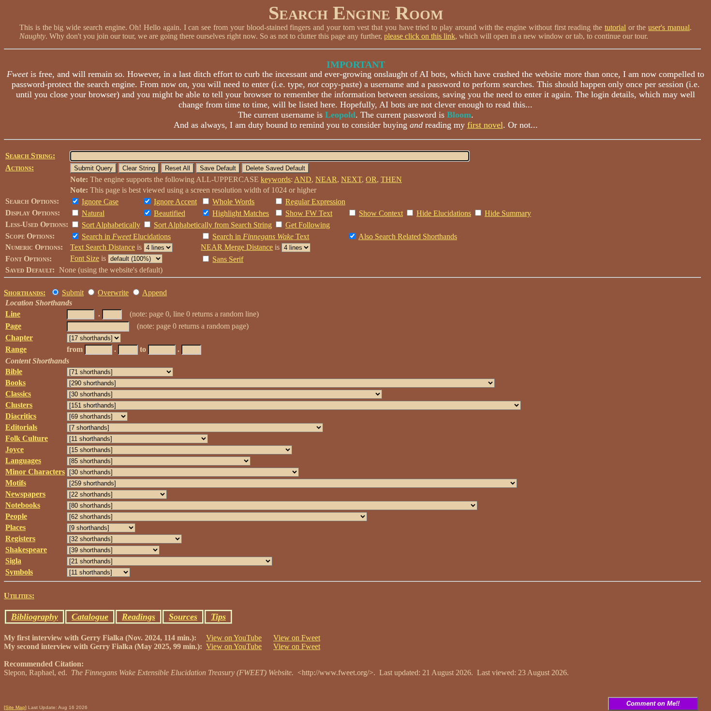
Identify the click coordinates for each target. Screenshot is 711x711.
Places (15, 527)
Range (16, 349)
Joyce (14, 449)
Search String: (30, 155)
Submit (73, 292)
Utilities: (19, 595)
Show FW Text (308, 213)
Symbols (19, 572)
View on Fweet (296, 638)
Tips (218, 616)
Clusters (18, 405)
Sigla (13, 561)
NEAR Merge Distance (237, 247)
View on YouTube (234, 638)
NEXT (351, 179)
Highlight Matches (240, 213)
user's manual (669, 27)
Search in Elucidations (126, 236)
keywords (276, 179)
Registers (20, 538)
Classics (18, 394)
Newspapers (25, 494)
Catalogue (90, 616)
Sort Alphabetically (111, 225)
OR (371, 179)
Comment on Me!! (653, 703)
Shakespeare (26, 549)
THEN (391, 179)
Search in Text (260, 236)
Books (15, 382)
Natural (93, 213)
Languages (23, 460)
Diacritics (20, 416)
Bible (13, 371)
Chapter (19, 337)
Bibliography (34, 616)
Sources (183, 616)
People (16, 516)
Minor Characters (35, 472)
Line (12, 314)
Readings (138, 616)
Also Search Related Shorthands (407, 236)
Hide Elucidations (443, 213)
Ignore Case (100, 201)
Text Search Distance (102, 247)
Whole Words (233, 201)
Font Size (84, 258)
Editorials (21, 427)
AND (302, 179)
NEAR (326, 179)
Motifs (15, 483)
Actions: (19, 168)
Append (154, 292)
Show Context (381, 213)
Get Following (307, 225)
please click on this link (419, 36)
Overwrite (113, 292)
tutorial (615, 27)
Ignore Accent (175, 201)
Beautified (169, 213)
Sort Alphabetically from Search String (213, 225)
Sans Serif (227, 259)
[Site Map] (15, 707)
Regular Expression (315, 201)
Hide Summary (508, 213)
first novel (485, 125)
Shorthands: (24, 292)
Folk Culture (26, 438)
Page (13, 326)
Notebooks (22, 505)
